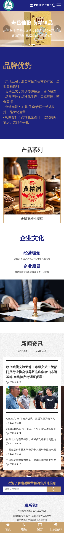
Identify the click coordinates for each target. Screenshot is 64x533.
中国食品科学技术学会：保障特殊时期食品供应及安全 (31, 460)
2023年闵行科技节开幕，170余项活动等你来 (31, 429)
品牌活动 (41, 351)
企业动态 (23, 351)
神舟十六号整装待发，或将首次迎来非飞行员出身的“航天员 (31, 439)
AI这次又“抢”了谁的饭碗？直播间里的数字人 (30, 418)
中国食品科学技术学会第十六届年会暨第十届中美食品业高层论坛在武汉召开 (31, 450)
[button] (29, 44)
